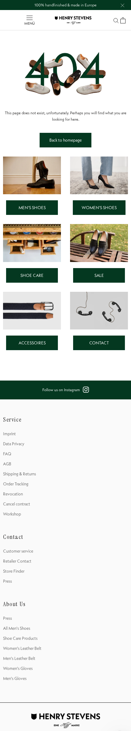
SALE (99, 275)
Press (7, 581)
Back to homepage (65, 140)
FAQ (7, 454)
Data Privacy (13, 444)
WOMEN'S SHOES (99, 207)
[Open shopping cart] (123, 20)
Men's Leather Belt (19, 658)
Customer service (18, 551)
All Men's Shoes (16, 628)
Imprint (9, 433)
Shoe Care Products (20, 638)
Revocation (13, 494)
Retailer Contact (17, 561)
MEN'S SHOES (32, 207)
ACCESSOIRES (32, 343)
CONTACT (99, 343)
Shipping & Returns (19, 474)
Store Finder (13, 571)
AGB (7, 464)
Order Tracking (15, 484)
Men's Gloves (15, 678)
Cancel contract (16, 504)
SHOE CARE (32, 275)
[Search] (116, 20)
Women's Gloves (18, 668)
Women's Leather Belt (22, 648)
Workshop (12, 514)
